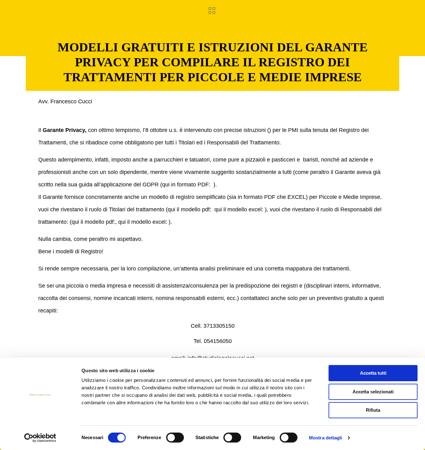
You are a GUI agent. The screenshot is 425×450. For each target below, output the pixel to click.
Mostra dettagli (325, 437)
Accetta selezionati (373, 391)
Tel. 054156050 (213, 341)
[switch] (175, 438)
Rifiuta (373, 410)
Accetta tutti (373, 373)
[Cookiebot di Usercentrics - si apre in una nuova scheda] (40, 438)
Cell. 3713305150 (213, 326)
